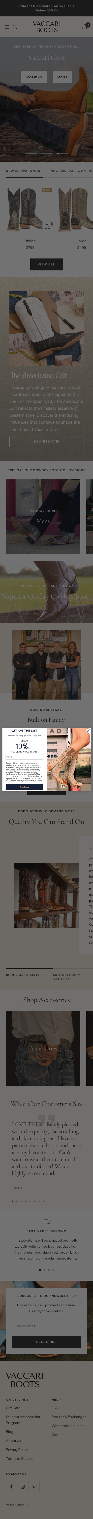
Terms (39, 781)
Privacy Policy (28, 781)
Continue (24, 787)
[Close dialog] (88, 731)
